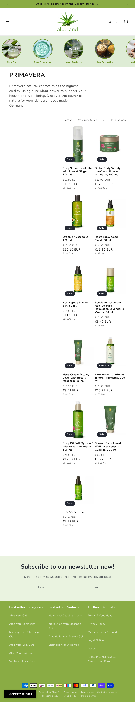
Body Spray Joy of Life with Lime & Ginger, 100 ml (77, 171)
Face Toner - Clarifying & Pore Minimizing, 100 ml (110, 378)
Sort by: (68, 120)
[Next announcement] (128, 4)
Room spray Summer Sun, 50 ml (76, 304)
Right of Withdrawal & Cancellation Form (102, 659)
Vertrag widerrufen (20, 693)
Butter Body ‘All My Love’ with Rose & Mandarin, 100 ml (108, 171)
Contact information (107, 692)
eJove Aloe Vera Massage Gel (65, 626)
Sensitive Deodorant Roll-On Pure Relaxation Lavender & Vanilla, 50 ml (109, 307)
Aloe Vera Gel (18, 615)
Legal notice (87, 692)
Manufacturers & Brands (103, 632)
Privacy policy (70, 692)
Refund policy (69, 695)
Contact (92, 648)
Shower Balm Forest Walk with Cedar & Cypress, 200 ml (108, 446)
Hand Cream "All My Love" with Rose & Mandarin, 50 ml (76, 378)
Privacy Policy (96, 624)
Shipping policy (50, 695)
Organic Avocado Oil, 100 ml (76, 238)
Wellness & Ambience (23, 661)
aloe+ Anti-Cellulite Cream (65, 615)
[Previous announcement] (7, 4)
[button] (8, 22)
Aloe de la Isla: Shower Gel (66, 636)
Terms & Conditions (100, 615)
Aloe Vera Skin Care (21, 645)
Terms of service (88, 695)
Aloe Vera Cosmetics (22, 624)
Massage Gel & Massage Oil (25, 634)
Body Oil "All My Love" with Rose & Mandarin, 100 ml (78, 446)
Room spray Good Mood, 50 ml (106, 238)
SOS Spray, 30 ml (74, 512)
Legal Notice (96, 640)
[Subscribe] (96, 587)
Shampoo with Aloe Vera (64, 645)
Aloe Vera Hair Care (21, 653)
